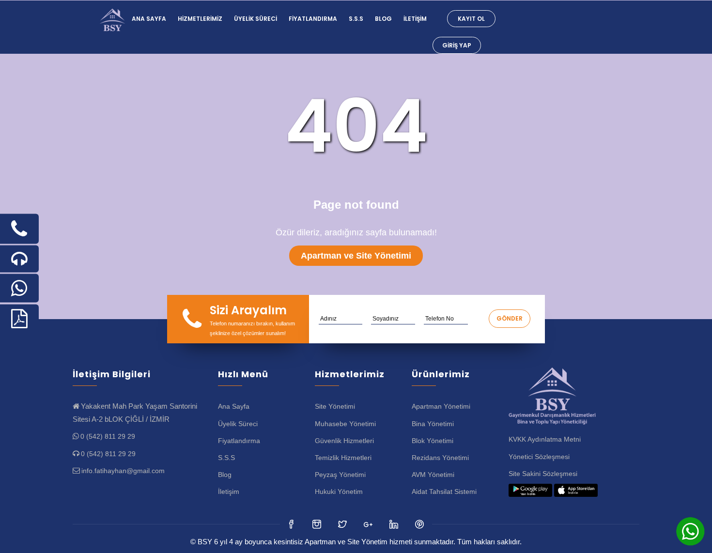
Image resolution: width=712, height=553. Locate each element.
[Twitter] (317, 524)
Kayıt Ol (471, 19)
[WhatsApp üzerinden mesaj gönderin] (19, 288)
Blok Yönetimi (432, 441)
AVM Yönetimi (433, 474)
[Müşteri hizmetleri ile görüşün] (19, 259)
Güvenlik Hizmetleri (344, 441)
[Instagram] (343, 524)
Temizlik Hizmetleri (343, 457)
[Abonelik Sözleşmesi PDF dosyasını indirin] (19, 319)
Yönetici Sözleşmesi (539, 457)
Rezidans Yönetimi (440, 457)
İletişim (415, 19)
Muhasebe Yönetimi (345, 424)
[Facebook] (292, 524)
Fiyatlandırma (313, 19)
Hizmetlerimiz (200, 19)
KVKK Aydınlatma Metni (545, 439)
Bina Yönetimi (433, 424)
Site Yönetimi (335, 406)
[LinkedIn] (369, 524)
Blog (383, 19)
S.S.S (356, 19)
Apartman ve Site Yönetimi (356, 256)
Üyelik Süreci (255, 19)
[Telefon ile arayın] (19, 229)
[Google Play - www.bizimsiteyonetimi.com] (530, 490)
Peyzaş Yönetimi (340, 474)
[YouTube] (394, 524)
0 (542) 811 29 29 (107, 436)
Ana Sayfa (149, 19)
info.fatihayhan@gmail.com (123, 471)
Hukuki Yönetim (339, 491)
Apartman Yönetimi (441, 406)
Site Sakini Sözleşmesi (543, 473)
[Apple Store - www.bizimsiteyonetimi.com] (576, 490)
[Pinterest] (420, 524)
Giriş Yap (456, 45)
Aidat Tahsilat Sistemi (444, 491)
